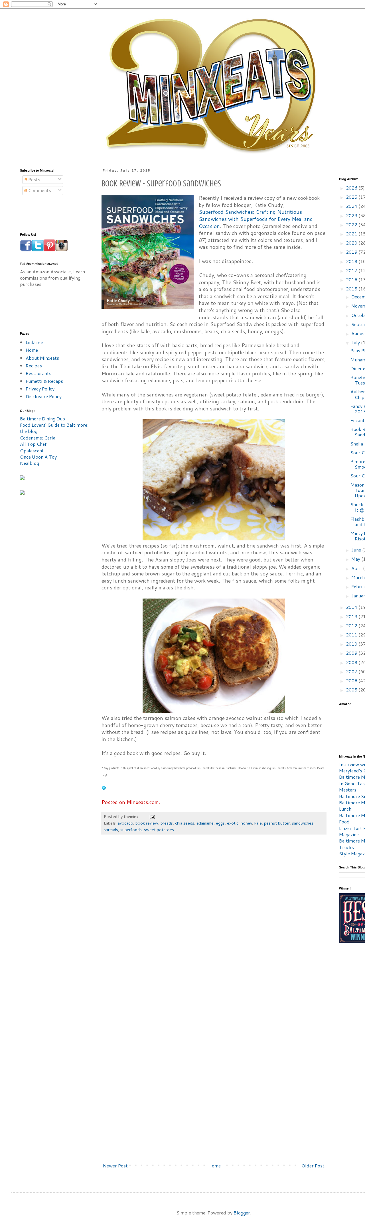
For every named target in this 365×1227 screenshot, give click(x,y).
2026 (352, 187)
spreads (111, 830)
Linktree (34, 342)
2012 (352, 625)
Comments (39, 190)
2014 (352, 607)
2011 (352, 634)
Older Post (313, 1165)
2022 (352, 224)
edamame (205, 823)
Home (214, 1165)
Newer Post (115, 1165)
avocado (125, 823)
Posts (33, 179)
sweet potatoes (159, 830)
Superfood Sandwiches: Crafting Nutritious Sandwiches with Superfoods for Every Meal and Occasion (256, 218)
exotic (232, 823)
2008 (352, 662)
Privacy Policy (40, 388)
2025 (352, 197)
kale (258, 823)
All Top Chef (33, 444)
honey (246, 823)
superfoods (131, 830)
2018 (352, 261)
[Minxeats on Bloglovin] (104, 788)
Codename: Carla (37, 437)
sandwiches (302, 823)
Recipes (34, 365)
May (356, 558)
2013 (352, 616)
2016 (352, 279)
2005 (352, 689)
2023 (352, 215)
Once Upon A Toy (38, 456)
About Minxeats (42, 358)
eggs (220, 823)
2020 (352, 242)
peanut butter (277, 823)
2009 (352, 653)
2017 (352, 270)
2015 (352, 288)
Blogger (242, 1212)
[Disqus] (214, 925)
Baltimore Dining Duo (42, 418)
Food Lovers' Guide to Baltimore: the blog (54, 428)
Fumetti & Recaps (44, 381)
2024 (352, 206)
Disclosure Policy (44, 396)
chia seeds (184, 823)
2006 (352, 680)
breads (167, 823)
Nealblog (29, 463)
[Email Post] (152, 816)
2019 (352, 252)
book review (146, 823)
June (356, 549)
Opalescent (32, 450)
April (357, 568)
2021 (352, 233)
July (356, 342)
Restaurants (38, 373)
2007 (352, 671)
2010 (352, 643)
